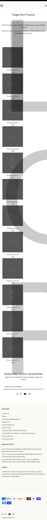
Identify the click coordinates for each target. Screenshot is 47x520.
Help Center (6, 422)
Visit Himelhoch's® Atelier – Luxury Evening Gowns (18, 433)
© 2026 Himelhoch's (8, 517)
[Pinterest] (20, 394)
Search (4, 416)
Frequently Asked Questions (11, 419)
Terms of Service (7, 436)
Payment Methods (8, 425)
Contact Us (5, 413)
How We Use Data (8, 439)
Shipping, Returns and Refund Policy (14, 430)
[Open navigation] (9, 5)
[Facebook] (17, 394)
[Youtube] (25, 394)
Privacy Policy (6, 427)
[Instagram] (29, 394)
